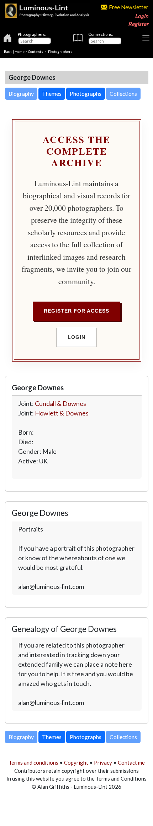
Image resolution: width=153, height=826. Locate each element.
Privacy (103, 762)
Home (20, 51)
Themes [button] (52, 93)
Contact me (131, 762)
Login (141, 16)
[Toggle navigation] (146, 38)
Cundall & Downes (60, 403)
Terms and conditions (33, 762)
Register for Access (76, 311)
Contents (35, 51)
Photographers (60, 51)
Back (8, 51)
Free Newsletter (128, 7)
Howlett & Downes (62, 413)
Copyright (76, 762)
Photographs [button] (85, 93)
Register (138, 24)
